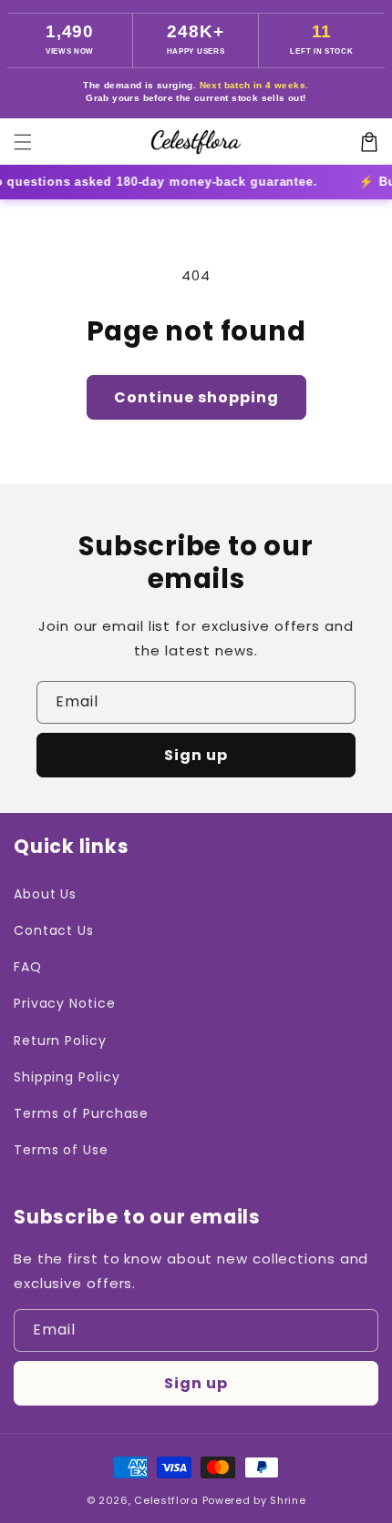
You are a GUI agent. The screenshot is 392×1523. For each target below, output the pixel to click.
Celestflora (166, 1500)
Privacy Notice (65, 1003)
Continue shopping (196, 397)
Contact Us (54, 930)
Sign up (196, 755)
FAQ (28, 967)
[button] (23, 142)
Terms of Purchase (81, 1113)
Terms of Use (61, 1150)
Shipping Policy (67, 1077)
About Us (45, 894)
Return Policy (60, 1040)
